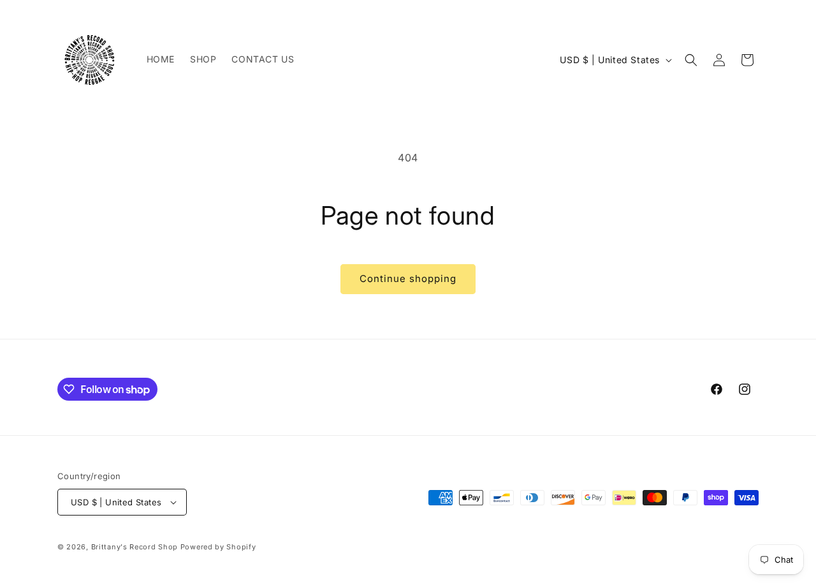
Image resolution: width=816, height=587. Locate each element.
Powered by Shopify (218, 546)
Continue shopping (408, 278)
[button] (691, 60)
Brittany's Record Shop (134, 546)
